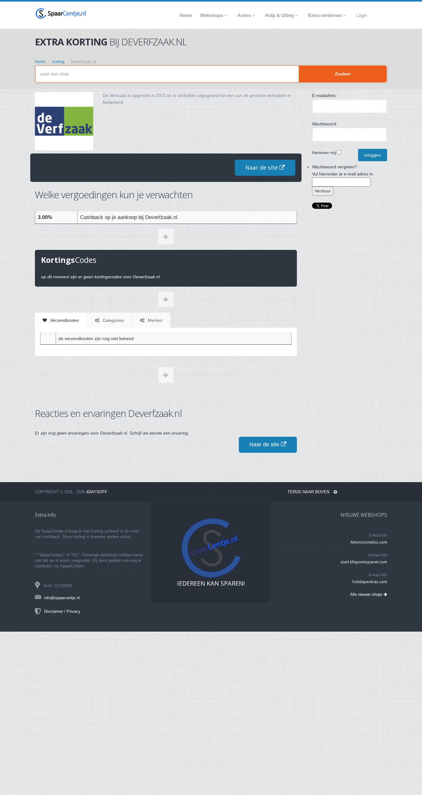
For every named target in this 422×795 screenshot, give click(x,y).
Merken (154, 320)
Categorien (112, 320)
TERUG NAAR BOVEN (309, 492)
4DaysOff (96, 492)
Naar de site (262, 167)
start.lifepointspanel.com (363, 562)
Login (361, 15)
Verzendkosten (64, 320)
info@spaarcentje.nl (62, 597)
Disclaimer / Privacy (62, 611)
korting (58, 61)
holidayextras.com (369, 581)
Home (40, 61)
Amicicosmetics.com (368, 542)
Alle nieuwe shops (367, 594)
